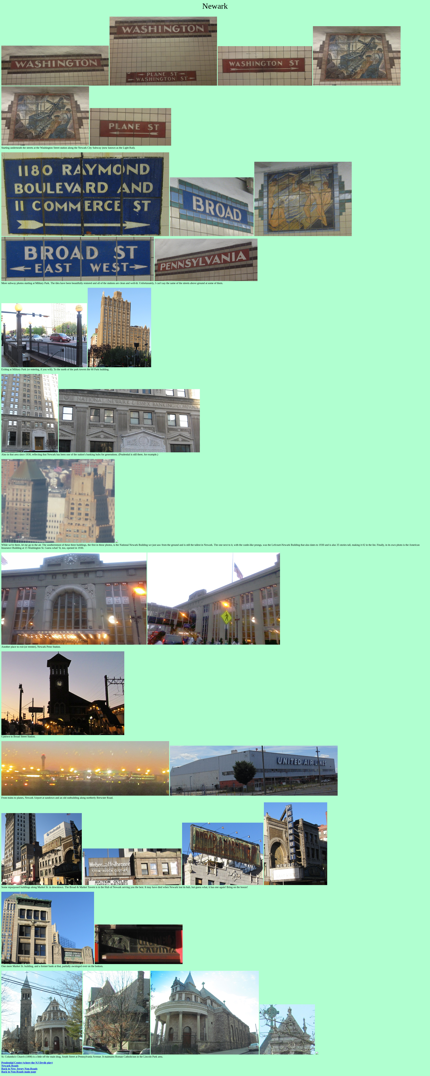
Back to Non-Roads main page (18, 1071)
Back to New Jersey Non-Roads (19, 1068)
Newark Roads (9, 1065)
